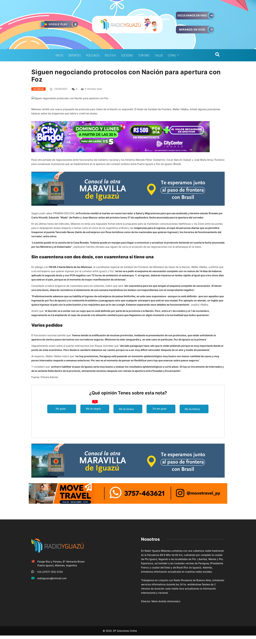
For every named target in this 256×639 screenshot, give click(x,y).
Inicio (59, 55)
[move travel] (128, 493)
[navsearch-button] (217, 55)
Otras (172, 55)
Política (110, 55)
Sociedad (127, 55)
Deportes (74, 55)
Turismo (144, 55)
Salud (159, 55)
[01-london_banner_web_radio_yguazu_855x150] (128, 188)
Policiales (93, 55)
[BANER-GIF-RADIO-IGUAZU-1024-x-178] (120, 136)
